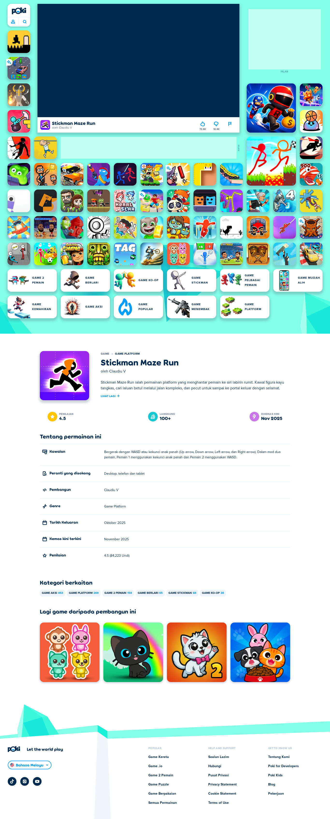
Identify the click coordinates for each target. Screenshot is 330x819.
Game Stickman (182, 593)
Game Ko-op (213, 593)
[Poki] (19, 10)
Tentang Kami (279, 757)
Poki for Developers (283, 766)
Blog (271, 784)
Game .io (155, 766)
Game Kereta (158, 757)
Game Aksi (52, 593)
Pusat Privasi (218, 775)
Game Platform (127, 353)
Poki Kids (275, 775)
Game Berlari (150, 593)
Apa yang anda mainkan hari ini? (24, 22)
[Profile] (13, 22)
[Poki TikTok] (12, 781)
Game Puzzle (158, 784)
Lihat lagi (108, 396)
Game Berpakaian (162, 793)
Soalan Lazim (218, 757)
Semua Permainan (162, 803)
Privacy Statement (222, 784)
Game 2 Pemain (118, 593)
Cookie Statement (222, 793)
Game (105, 353)
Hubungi (214, 766)
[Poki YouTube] (37, 781)
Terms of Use (218, 803)
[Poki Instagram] (24, 781)
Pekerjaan (276, 793)
